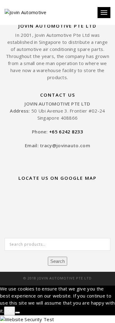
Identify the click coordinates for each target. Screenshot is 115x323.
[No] (17, 312)
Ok (9, 310)
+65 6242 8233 (66, 132)
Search (57, 261)
